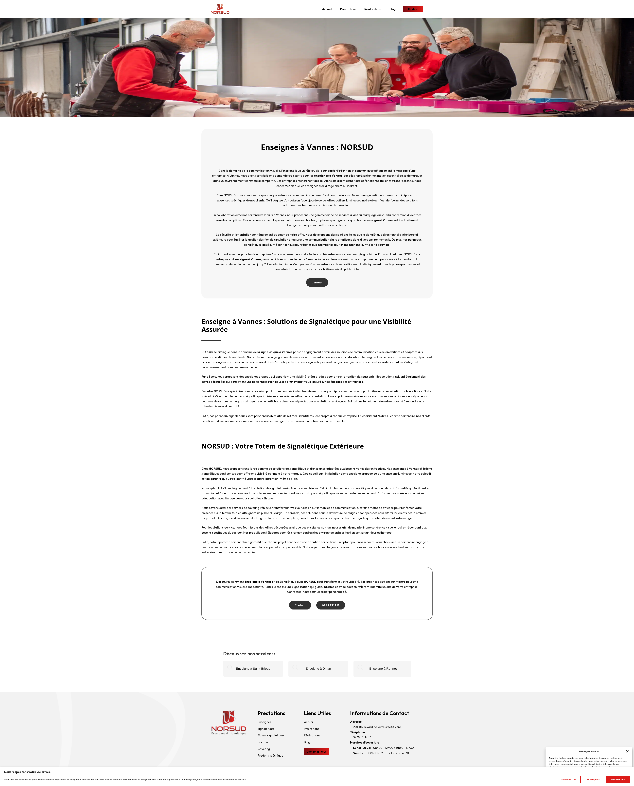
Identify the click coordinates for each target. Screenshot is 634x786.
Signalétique (266, 729)
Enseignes (264, 722)
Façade (263, 742)
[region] (317, 776)
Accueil (327, 9)
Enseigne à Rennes (383, 668)
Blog (392, 9)
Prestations (348, 9)
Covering (264, 749)
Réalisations (372, 9)
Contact (317, 282)
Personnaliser (568, 779)
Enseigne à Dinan (318, 668)
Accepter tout (617, 779)
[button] (627, 751)
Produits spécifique (270, 755)
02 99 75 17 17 (330, 605)
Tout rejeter (593, 779)
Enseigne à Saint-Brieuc (253, 668)
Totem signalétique (271, 735)
